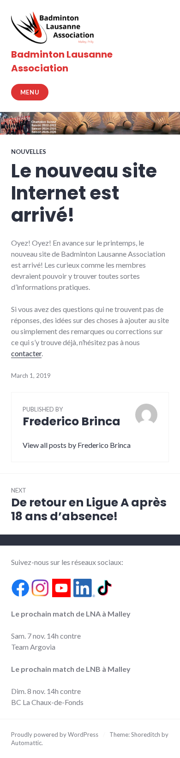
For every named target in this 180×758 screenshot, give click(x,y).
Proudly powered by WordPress (54, 734)
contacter (26, 353)
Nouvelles (28, 151)
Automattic (26, 742)
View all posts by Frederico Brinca (77, 445)
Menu (30, 92)
